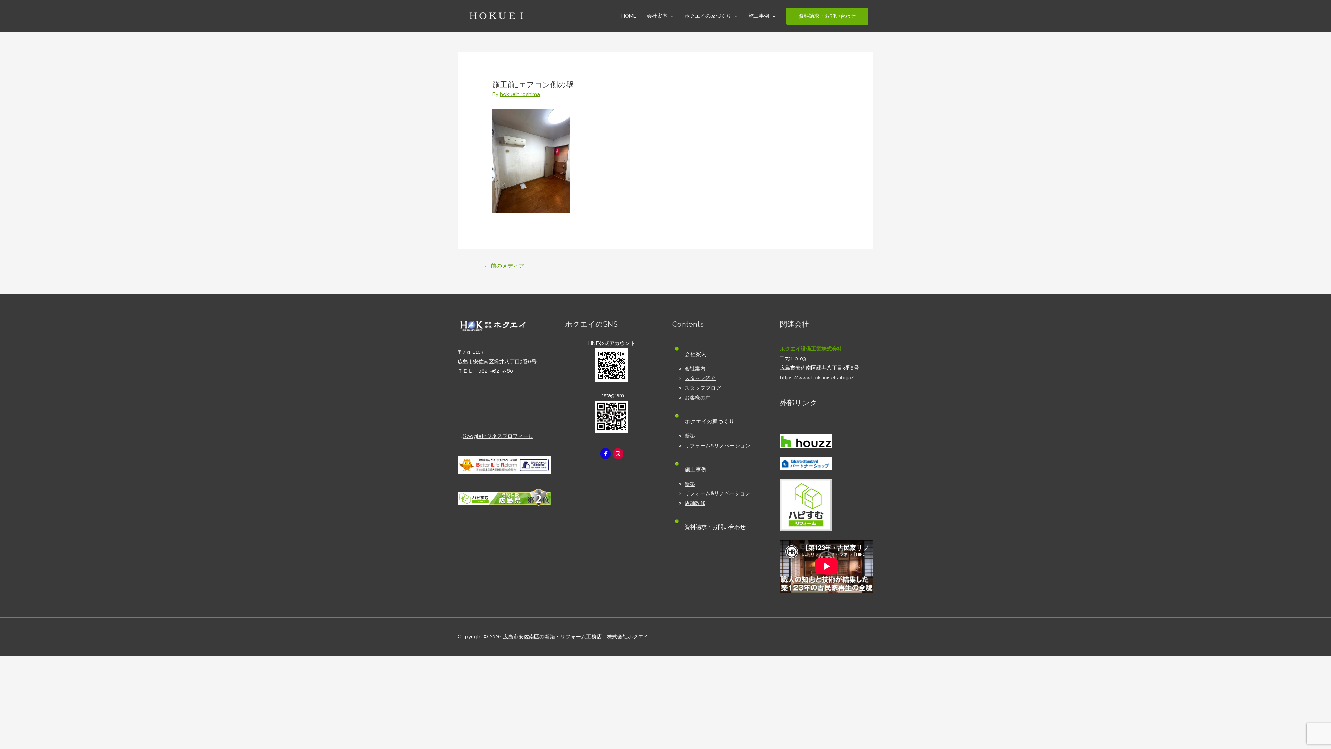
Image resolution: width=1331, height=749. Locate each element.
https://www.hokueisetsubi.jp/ (817, 377)
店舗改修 (695, 503)
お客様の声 (698, 398)
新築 (690, 436)
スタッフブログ (703, 388)
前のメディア (504, 265)
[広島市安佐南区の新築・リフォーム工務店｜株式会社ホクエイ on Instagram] (618, 453)
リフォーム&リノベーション (717, 445)
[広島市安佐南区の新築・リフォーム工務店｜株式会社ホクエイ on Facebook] (605, 453)
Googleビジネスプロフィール (498, 436)
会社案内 (695, 368)
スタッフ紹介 (700, 378)
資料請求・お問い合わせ (715, 527)
